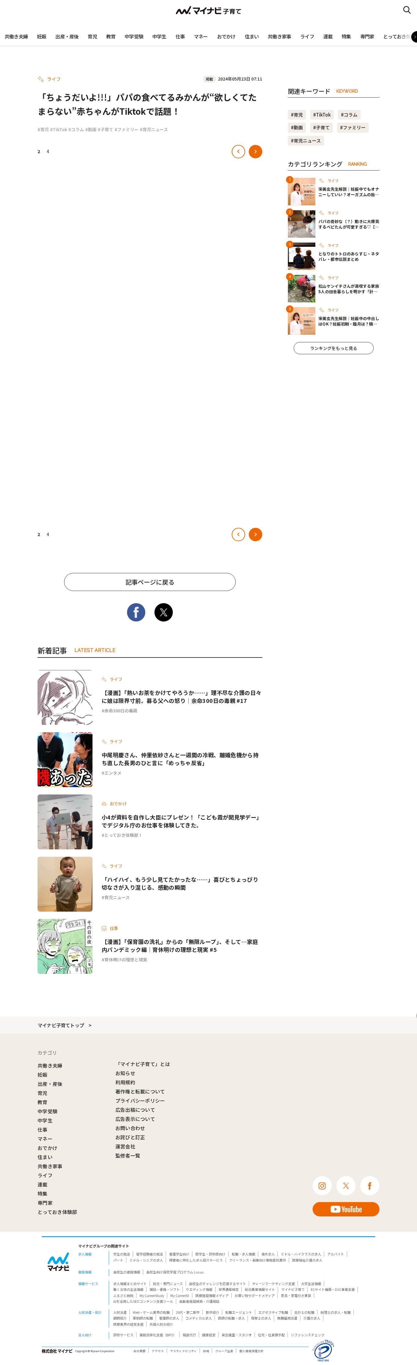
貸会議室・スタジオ (237, 1334)
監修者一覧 (127, 1155)
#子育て (105, 129)
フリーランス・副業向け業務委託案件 (257, 1260)
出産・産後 (66, 36)
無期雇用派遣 (287, 1318)
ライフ (307, 36)
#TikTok (58, 129)
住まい (252, 36)
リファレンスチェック (308, 1334)
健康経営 (209, 1334)
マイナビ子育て (293, 1289)
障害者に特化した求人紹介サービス (196, 1260)
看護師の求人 (169, 1318)
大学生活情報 (311, 1283)
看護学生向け (179, 1254)
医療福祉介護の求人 (307, 1260)
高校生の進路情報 (126, 1272)
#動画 (90, 129)
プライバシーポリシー (140, 1100)
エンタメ (112, 773)
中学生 (159, 36)
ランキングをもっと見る (333, 348)
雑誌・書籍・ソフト (165, 1289)
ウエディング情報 (199, 1289)
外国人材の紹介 (161, 1324)
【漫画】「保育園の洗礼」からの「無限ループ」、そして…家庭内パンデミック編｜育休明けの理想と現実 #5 (180, 945)
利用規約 (125, 1082)
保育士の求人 (261, 1318)
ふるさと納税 (123, 1295)
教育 (110, 36)
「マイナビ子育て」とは (142, 1064)
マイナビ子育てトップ (61, 1025)
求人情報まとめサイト (130, 1283)
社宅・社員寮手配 (271, 1334)
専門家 (367, 36)
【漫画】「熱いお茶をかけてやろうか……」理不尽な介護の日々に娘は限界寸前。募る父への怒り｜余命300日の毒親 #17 (181, 696)
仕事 (180, 36)
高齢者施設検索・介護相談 (199, 1301)
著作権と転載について (140, 1091)
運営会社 (125, 1146)
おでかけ (226, 36)
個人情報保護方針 (251, 1351)
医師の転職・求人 (231, 1318)
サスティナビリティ (183, 1351)
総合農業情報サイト (260, 1289)
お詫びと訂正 (130, 1137)
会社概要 (139, 1351)
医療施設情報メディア (212, 1295)
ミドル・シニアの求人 (146, 1260)
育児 (92, 36)
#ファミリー (126, 129)
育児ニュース (117, 897)
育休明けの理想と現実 (125, 959)
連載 (327, 36)
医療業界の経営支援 (128, 1324)
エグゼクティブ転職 (273, 1312)
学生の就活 (121, 1254)
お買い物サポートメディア (255, 1295)
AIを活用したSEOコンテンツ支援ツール (143, 1301)
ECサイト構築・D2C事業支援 (333, 1289)
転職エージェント (238, 1312)
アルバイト (335, 1254)
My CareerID (179, 1295)
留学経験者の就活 (149, 1254)
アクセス (158, 1351)
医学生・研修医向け (210, 1254)
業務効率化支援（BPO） (158, 1334)
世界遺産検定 (229, 1289)
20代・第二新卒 (188, 1312)
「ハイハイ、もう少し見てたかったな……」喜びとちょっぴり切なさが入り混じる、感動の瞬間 (180, 883)
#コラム (76, 129)
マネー (201, 36)
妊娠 (41, 36)
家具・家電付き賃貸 (296, 1295)
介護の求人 (311, 1318)
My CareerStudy (152, 1295)
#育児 (43, 129)
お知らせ (125, 1073)
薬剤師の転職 (143, 1318)
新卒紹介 (212, 1312)
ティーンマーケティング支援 (273, 1283)
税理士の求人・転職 (336, 1312)
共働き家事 (279, 36)
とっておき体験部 (57, 1212)
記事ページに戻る (149, 582)
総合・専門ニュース (168, 1283)
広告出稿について (135, 1109)
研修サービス (123, 1334)
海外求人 (268, 1254)
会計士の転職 (304, 1312)
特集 (346, 36)
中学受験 (134, 36)
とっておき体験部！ (123, 835)
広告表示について (135, 1118)
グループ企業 (224, 1351)
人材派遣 (120, 1312)
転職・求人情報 (243, 1254)
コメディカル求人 (198, 1318)
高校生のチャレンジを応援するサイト (217, 1283)
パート (118, 1260)
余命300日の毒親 (120, 711)
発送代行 (189, 1334)
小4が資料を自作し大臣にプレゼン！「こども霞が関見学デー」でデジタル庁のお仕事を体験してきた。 (182, 821)
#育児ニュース (154, 129)
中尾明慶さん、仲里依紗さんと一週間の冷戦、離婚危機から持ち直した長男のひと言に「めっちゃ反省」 (180, 759)
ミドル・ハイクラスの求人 (301, 1254)
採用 (206, 1351)
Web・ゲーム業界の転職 (151, 1312)
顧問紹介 (120, 1318)
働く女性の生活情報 (128, 1289)
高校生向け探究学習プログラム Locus (174, 1272)
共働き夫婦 (16, 36)
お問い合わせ (130, 1128)
